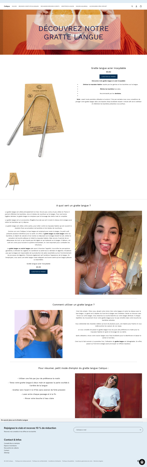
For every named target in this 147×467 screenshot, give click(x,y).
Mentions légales (98, 461)
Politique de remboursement (23, 461)
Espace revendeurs (10, 445)
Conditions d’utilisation (54, 461)
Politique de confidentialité (39, 461)
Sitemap (6, 452)
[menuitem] (14, 6)
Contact (6, 450)
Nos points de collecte (11, 448)
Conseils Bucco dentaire (12, 443)
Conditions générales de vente (83, 461)
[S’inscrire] (140, 430)
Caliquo (11, 461)
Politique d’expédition (68, 461)
